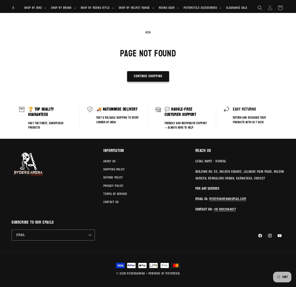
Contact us (110, 202)
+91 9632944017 (225, 209)
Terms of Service (115, 194)
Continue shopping (148, 76)
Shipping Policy (114, 169)
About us (109, 161)
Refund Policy (113, 177)
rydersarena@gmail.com (227, 198)
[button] (35, 8)
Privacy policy (113, 186)
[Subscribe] (89, 235)
